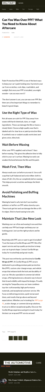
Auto (13, 32)
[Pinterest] (20, 338)
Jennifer (7, 37)
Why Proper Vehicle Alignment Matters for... (25, 380)
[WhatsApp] (25, 338)
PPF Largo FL (12, 332)
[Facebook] (11, 338)
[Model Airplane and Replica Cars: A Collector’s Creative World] (3, 373)
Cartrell (10, 374)
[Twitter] (16, 338)
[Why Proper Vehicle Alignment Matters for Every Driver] (3, 381)
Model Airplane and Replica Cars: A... (22, 372)
